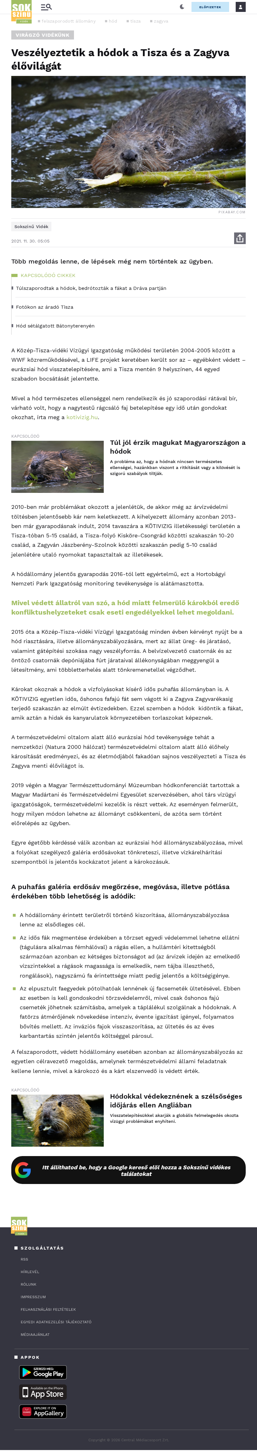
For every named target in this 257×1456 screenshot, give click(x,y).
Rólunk (28, 1284)
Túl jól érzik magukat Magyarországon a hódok (178, 447)
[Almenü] (46, 7)
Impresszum (33, 1297)
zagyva (161, 21)
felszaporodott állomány (69, 21)
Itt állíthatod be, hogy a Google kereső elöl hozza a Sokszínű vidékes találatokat (136, 1170)
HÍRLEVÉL (30, 1272)
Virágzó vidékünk (43, 35)
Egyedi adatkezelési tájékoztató (56, 1322)
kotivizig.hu (82, 417)
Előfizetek (210, 7)
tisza (135, 21)
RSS (24, 1259)
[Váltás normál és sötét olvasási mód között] (182, 7)
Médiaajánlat (35, 1334)
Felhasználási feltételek (48, 1309)
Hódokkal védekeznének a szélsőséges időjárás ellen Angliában (176, 1100)
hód (113, 21)
